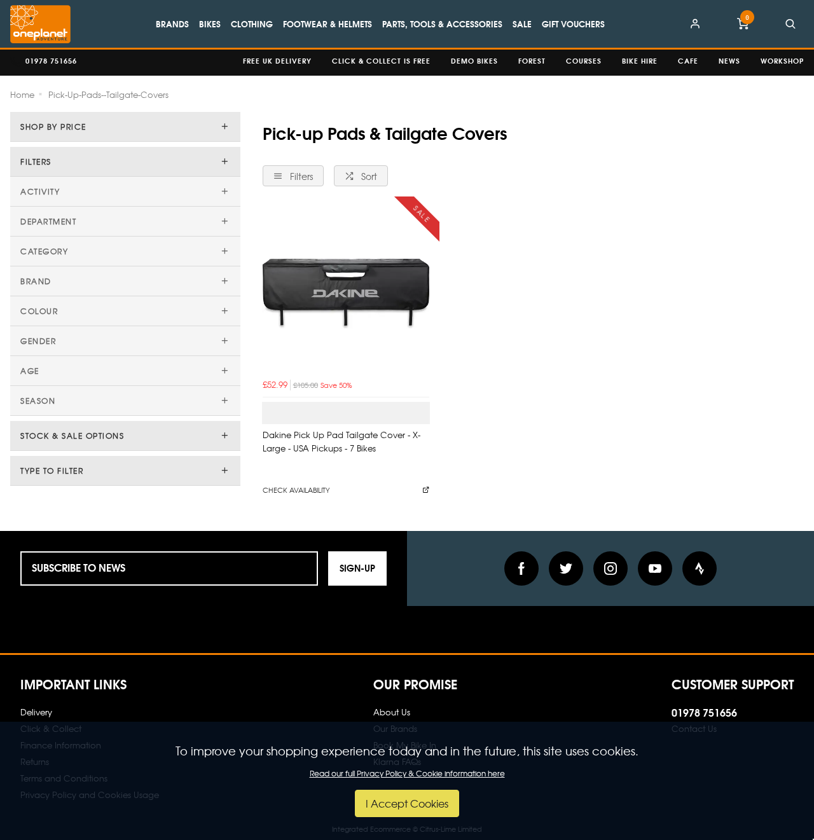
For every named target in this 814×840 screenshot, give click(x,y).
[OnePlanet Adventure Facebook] (521, 568)
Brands (172, 23)
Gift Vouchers (573, 23)
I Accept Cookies (407, 803)
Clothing (252, 23)
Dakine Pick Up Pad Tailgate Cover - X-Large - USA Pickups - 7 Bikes (341, 441)
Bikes (210, 23)
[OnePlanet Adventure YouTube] (655, 568)
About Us (391, 712)
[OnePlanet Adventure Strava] (699, 568)
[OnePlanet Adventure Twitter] (566, 568)
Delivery (36, 712)
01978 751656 (704, 712)
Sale (522, 23)
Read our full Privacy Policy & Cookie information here (407, 773)
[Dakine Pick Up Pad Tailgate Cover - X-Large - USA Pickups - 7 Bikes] (346, 290)
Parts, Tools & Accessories (442, 23)
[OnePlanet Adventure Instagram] (610, 568)
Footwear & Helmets (327, 23)
